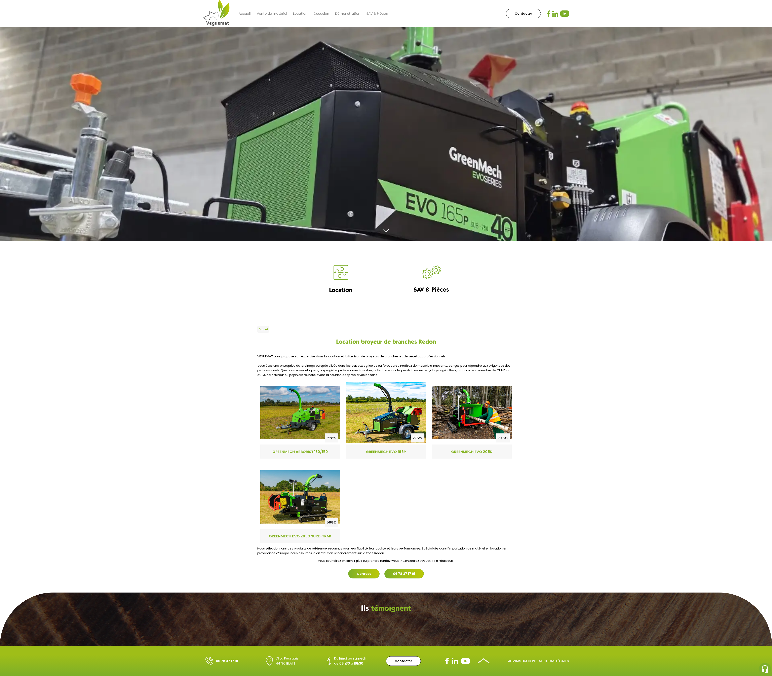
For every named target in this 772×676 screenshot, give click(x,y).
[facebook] (548, 13)
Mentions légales (554, 661)
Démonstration (347, 13)
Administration (521, 661)
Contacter (523, 13)
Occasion (321, 13)
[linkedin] (555, 14)
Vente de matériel (272, 13)
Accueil (245, 13)
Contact (364, 573)
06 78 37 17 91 (404, 573)
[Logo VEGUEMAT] (216, 13)
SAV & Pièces (377, 13)
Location (300, 13)
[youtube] (564, 13)
